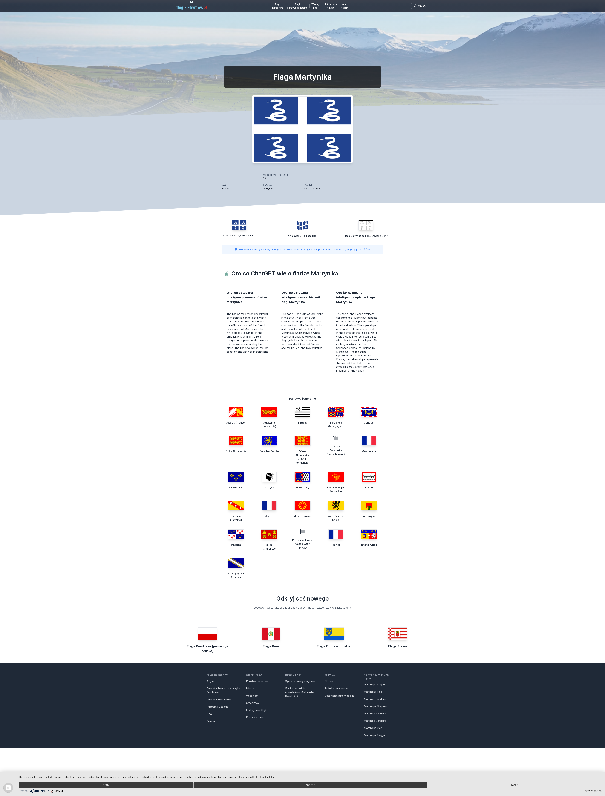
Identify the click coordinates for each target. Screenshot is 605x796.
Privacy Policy (596, 791)
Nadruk (329, 681)
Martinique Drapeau (375, 706)
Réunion (336, 544)
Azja (209, 714)
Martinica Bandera (375, 699)
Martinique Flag (373, 691)
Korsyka (269, 487)
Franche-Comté (269, 451)
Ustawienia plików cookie (339, 695)
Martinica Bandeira (375, 720)
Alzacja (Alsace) (236, 422)
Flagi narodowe (277, 6)
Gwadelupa (369, 451)
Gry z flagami (345, 6)
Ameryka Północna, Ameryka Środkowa (223, 690)
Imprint (587, 791)
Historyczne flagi (256, 710)
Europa (211, 721)
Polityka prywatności (337, 688)
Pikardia (236, 544)
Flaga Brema (397, 646)
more (514, 785)
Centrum (369, 422)
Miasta (250, 688)
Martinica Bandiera (375, 713)
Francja (225, 188)
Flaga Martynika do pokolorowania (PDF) (366, 236)
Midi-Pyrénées (302, 516)
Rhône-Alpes (369, 544)
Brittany (302, 422)
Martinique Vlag (373, 728)
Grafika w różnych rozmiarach (239, 235)
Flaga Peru (271, 646)
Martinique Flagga (374, 735)
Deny (106, 785)
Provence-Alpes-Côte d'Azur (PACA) (302, 543)
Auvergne (369, 516)
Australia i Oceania (217, 706)
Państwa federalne (257, 681)
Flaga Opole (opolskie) (334, 646)
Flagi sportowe (255, 717)
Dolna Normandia (236, 451)
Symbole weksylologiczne (300, 681)
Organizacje (253, 702)
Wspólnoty (252, 695)
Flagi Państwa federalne (297, 6)
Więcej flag (315, 6)
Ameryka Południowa (219, 699)
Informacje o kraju (331, 6)
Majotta (269, 516)
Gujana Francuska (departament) (336, 450)
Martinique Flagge (374, 684)
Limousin (369, 487)
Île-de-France (236, 487)
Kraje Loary (302, 487)
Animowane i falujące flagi (302, 236)
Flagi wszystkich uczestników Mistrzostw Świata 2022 (299, 692)
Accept (310, 785)
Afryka (210, 681)
